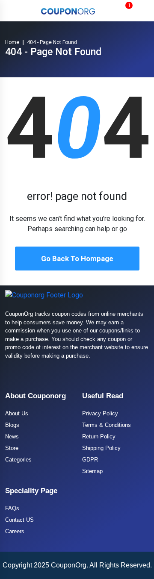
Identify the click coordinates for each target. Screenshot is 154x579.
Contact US (19, 520)
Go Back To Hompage (77, 258)
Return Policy (99, 436)
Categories (18, 459)
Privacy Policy (100, 413)
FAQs (12, 508)
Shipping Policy (101, 448)
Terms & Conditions (106, 425)
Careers (14, 531)
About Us (16, 413)
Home (12, 42)
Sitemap (92, 471)
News (12, 436)
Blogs (12, 425)
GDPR (90, 459)
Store (11, 448)
